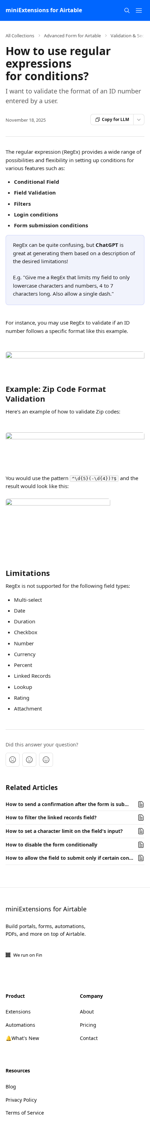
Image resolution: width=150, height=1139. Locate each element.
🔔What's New (22, 1038)
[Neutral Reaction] (29, 760)
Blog (11, 1086)
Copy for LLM (115, 119)
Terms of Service (25, 1112)
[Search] (127, 10)
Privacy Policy (21, 1099)
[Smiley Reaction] (46, 760)
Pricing (88, 1025)
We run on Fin (27, 955)
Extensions (18, 1011)
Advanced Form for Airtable (72, 35)
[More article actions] (138, 119)
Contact (89, 1038)
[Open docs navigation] (138, 10)
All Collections (20, 35)
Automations (20, 1025)
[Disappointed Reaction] (13, 760)
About (87, 1011)
